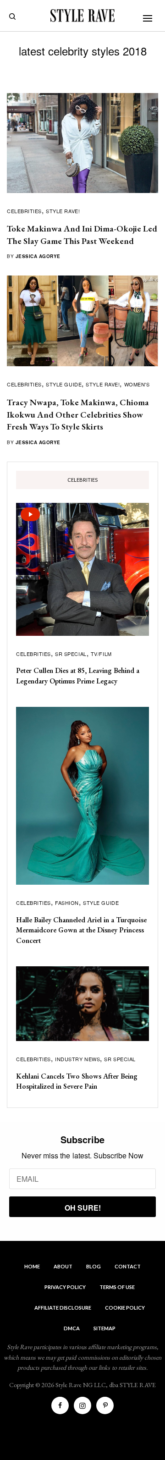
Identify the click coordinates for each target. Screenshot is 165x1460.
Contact (128, 1266)
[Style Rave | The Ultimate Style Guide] (82, 15)
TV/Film (101, 653)
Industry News (77, 1059)
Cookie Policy (125, 1308)
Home (32, 1266)
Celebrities (24, 211)
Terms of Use (117, 1287)
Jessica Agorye (38, 256)
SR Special (71, 653)
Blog (93, 1266)
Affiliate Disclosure (62, 1308)
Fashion (67, 902)
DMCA (72, 1328)
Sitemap (105, 1328)
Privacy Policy (65, 1287)
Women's (137, 384)
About (63, 1266)
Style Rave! (63, 211)
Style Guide (64, 384)
